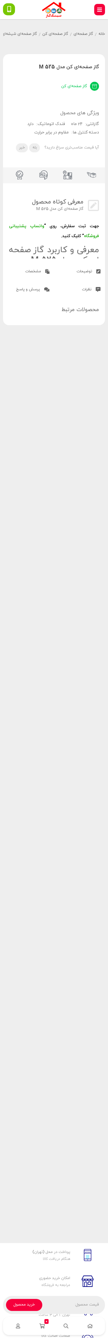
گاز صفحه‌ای (83, 34)
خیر (22, 147)
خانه (101, 34)
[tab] (79, 270)
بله (34, 147)
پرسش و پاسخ (28, 289)
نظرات (87, 289)
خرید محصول (24, 1304)
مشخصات (33, 271)
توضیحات (84, 271)
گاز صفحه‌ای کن (55, 34)
